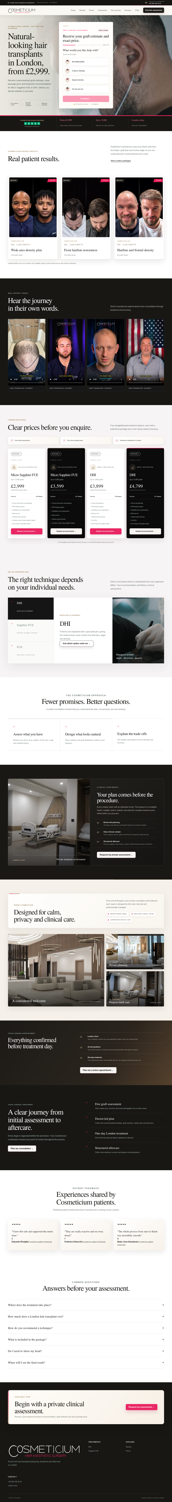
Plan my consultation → (22, 1148)
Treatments (102, 10)
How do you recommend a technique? (86, 1328)
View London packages (121, 161)
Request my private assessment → (116, 855)
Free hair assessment (153, 10)
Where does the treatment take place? (86, 1305)
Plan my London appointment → (98, 1070)
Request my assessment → (142, 1407)
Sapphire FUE (93, 1451)
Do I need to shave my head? (86, 1351)
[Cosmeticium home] (21, 10)
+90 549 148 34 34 (15, 1482)
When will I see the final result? (86, 1362)
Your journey (116, 10)
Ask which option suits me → (76, 643)
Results (82, 10)
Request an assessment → (26, 531)
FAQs (137, 10)
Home (73, 10)
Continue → (86, 99)
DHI (89, 1447)
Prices (91, 10)
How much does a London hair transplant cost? (86, 1316)
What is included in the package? (86, 1339)
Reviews (128, 10)
